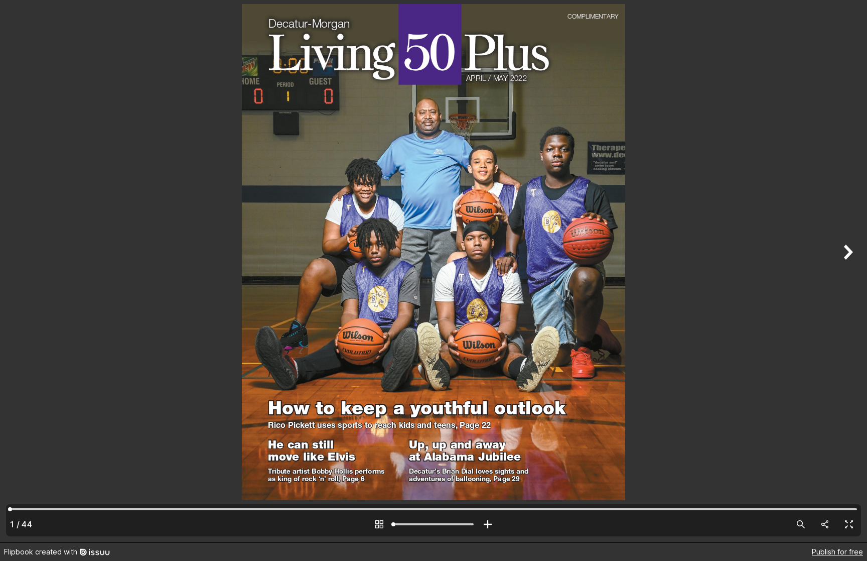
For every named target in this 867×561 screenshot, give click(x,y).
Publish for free (837, 551)
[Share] (825, 524)
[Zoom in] (488, 524)
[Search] (801, 524)
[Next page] (847, 271)
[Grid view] (379, 524)
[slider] (433, 524)
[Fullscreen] (849, 524)
